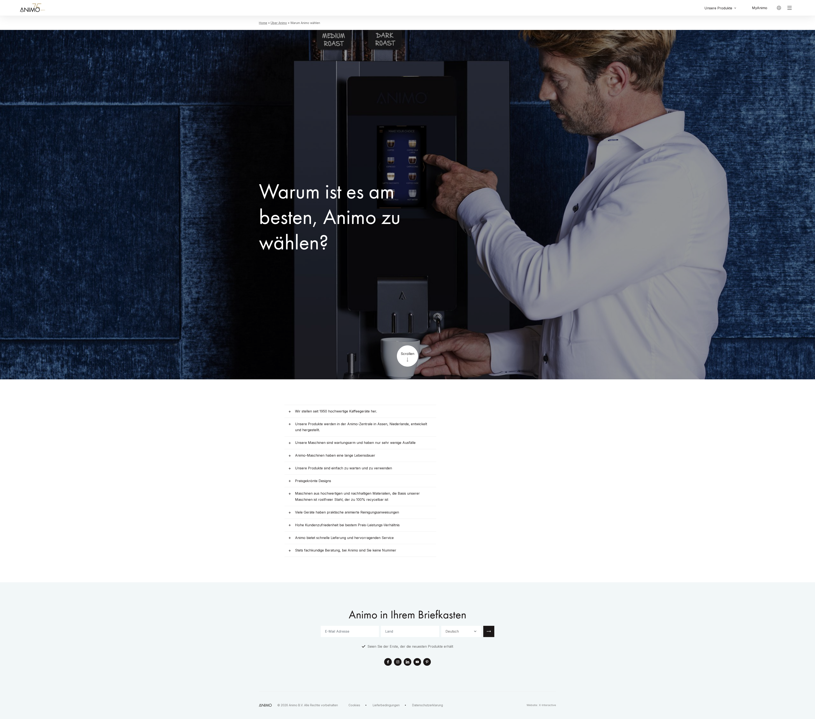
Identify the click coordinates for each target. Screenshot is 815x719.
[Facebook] (388, 662)
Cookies (354, 705)
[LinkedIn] (407, 662)
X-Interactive (547, 705)
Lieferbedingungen (386, 705)
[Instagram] (398, 662)
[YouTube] (417, 662)
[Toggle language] (779, 8)
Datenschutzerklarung (427, 705)
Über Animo (279, 23)
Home (263, 23)
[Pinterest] (427, 662)
